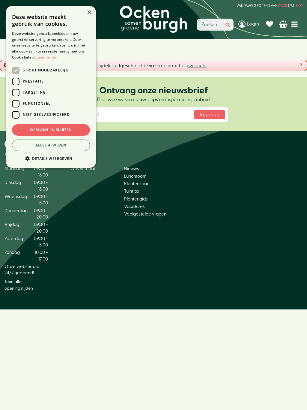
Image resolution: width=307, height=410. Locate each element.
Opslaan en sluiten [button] (51, 129)
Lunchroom (135, 176)
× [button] (89, 12)
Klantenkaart (137, 184)
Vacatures (134, 206)
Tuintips (131, 191)
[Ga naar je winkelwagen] (284, 24)
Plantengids (136, 199)
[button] (51, 158)
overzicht (197, 65)
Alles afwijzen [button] (51, 145)
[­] (296, 24)
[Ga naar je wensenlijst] (270, 24)
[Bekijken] (284, 24)
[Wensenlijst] (270, 24)
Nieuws (131, 169)
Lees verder (47, 57)
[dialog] (51, 87)
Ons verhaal (82, 169)
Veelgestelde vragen (145, 214)
